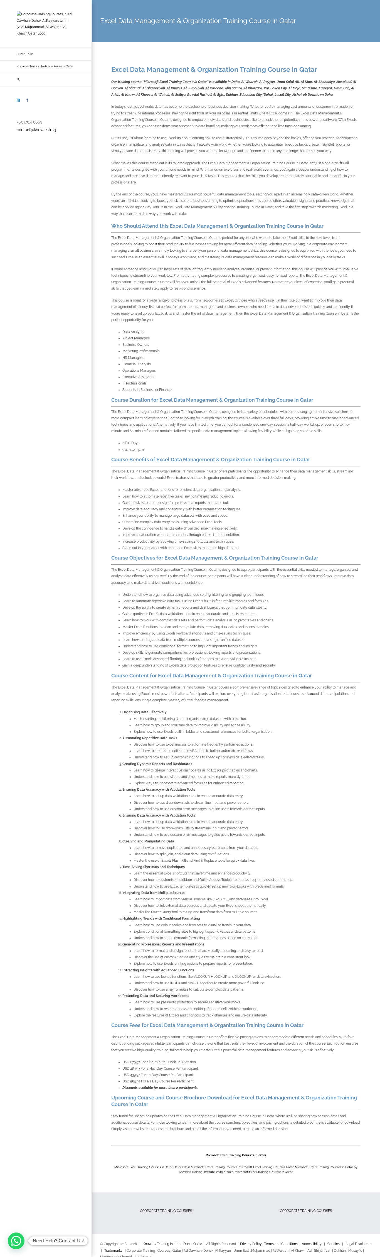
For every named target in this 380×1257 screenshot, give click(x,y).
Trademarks (113, 1251)
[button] (46, 79)
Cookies (333, 1244)
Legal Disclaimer (359, 1244)
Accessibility (312, 1244)
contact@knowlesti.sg (36, 130)
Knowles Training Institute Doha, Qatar (172, 1244)
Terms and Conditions (281, 1244)
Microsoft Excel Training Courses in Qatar (236, 1155)
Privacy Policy (251, 1244)
